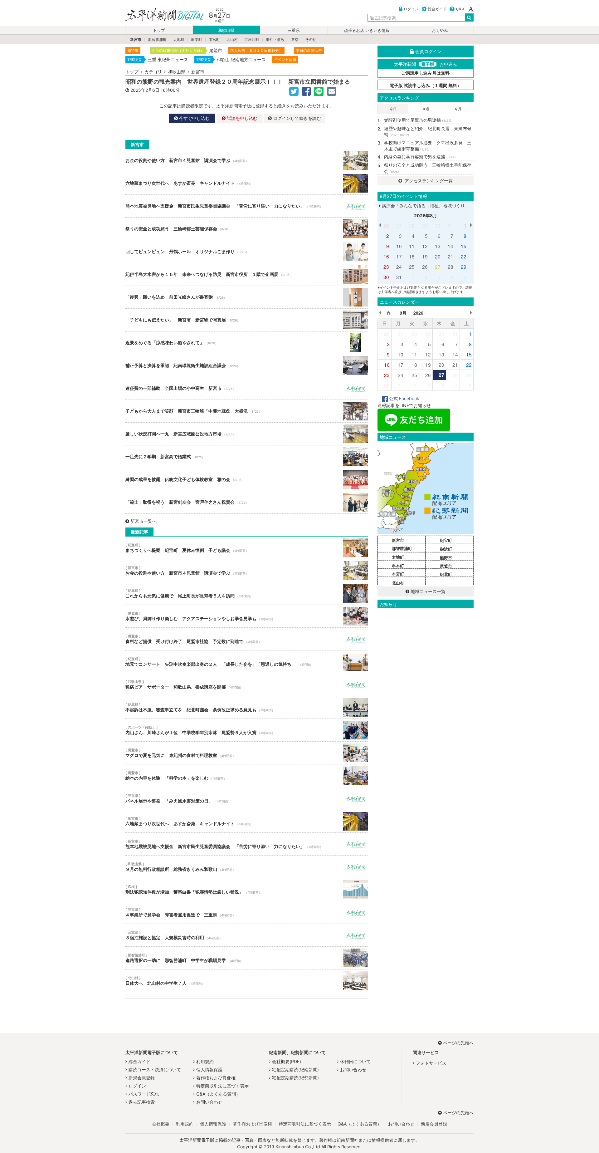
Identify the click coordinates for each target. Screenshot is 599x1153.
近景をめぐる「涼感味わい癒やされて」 (246, 342)
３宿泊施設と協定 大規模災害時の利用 (246, 935)
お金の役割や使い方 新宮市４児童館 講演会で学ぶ (246, 160)
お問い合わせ (209, 1102)
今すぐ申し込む (194, 118)
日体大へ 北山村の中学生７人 (246, 980)
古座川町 (251, 39)
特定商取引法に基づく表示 (222, 1085)
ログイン (411, 9)
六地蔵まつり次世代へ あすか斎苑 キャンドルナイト (246, 183)
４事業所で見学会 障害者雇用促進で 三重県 (246, 912)
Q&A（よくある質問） (218, 1094)
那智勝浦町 (157, 39)
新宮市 (135, 39)
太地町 (178, 39)
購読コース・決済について (155, 1069)
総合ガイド (437, 9)
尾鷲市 (446, 566)
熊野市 (446, 557)
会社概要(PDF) (286, 1061)
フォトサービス (431, 1063)
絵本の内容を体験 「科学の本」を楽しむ (246, 775)
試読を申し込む (241, 118)
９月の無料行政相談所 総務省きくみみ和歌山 (246, 867)
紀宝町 (446, 540)
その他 (310, 39)
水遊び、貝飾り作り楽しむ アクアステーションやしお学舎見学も (246, 616)
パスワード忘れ (144, 1094)
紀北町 (446, 574)
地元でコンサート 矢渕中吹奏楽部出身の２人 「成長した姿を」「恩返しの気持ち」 (246, 661)
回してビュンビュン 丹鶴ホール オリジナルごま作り (246, 251)
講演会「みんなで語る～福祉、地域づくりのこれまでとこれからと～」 (451, 205)
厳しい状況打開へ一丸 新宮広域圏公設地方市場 (246, 434)
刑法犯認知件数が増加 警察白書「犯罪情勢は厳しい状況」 (246, 889)
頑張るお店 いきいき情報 (367, 30)
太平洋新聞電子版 (159, 15)
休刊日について (355, 1061)
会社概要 (160, 1123)
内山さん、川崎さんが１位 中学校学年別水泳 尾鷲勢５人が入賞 (246, 730)
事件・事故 (275, 39)
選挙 (295, 39)
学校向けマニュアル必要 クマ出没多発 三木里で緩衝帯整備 (427, 145)
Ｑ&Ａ (460, 9)
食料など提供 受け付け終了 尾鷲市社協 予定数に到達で (246, 639)
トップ (159, 30)
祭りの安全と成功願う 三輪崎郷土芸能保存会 (246, 229)
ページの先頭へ (458, 1042)
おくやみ (440, 30)
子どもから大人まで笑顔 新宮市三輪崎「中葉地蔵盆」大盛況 (246, 411)
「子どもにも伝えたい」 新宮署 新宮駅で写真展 (246, 320)
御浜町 (446, 549)
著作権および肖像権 (216, 1077)
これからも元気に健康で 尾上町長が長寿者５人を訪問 (246, 593)
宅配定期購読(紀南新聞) (295, 1069)
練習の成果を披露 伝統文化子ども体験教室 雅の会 (246, 479)
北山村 (232, 39)
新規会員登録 (142, 1077)
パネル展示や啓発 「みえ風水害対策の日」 (246, 798)
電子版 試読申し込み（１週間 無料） (425, 85)
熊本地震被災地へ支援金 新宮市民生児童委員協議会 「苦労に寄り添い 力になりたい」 (246, 206)
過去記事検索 (142, 1102)
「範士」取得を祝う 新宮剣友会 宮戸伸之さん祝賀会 (246, 502)
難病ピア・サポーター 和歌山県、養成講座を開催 (246, 684)
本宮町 (214, 39)
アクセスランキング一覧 (428, 180)
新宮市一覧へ (143, 521)
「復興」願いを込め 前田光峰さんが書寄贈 (246, 297)
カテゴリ (153, 71)
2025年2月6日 (144, 90)
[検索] (469, 17)
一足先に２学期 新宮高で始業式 (246, 456)
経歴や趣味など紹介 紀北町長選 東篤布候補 (427, 131)
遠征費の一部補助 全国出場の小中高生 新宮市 (246, 388)
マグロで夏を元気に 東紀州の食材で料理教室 (246, 753)
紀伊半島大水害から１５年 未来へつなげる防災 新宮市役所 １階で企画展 (246, 274)
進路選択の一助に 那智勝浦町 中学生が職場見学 (246, 958)
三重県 (294, 30)
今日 (393, 109)
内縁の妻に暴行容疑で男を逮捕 (420, 156)
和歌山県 (226, 30)
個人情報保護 (209, 1069)
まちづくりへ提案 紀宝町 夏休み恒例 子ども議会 (246, 548)
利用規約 (205, 1061)
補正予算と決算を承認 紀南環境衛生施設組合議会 (246, 365)
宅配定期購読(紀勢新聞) (295, 1077)
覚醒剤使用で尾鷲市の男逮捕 (417, 120)
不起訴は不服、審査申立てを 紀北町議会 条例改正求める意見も (246, 707)
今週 (425, 109)
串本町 (196, 39)
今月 (458, 109)
